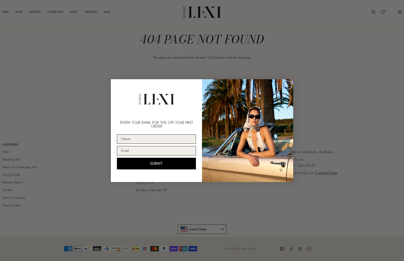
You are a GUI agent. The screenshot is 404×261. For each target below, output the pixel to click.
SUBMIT (156, 163)
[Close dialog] (287, 85)
